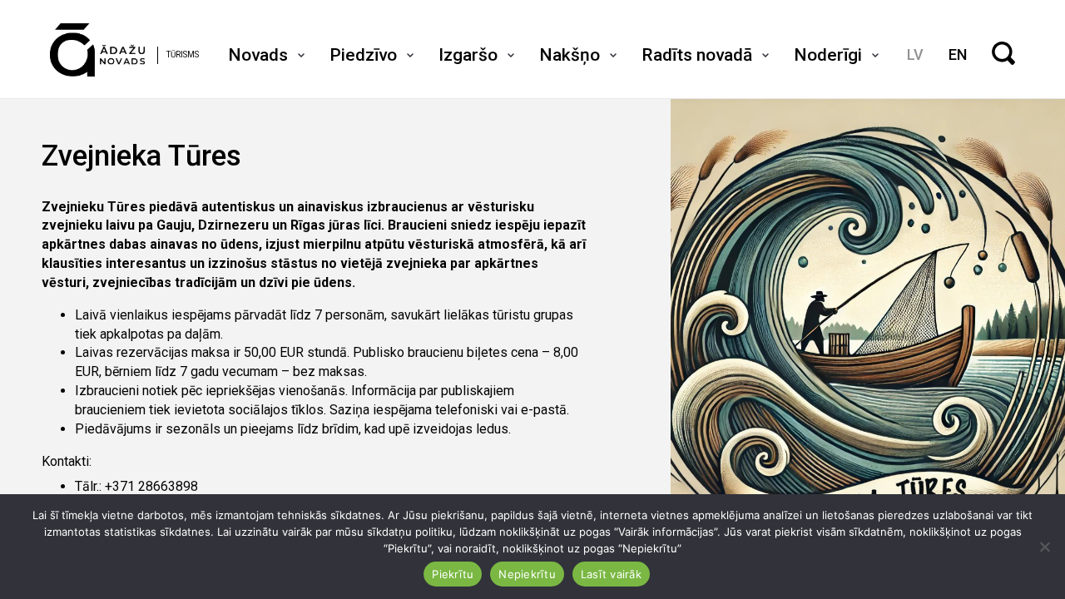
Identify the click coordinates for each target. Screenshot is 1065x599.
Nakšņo (569, 55)
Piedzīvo (363, 55)
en (958, 54)
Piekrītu (452, 574)
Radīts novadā (696, 55)
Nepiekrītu (527, 574)
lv (915, 54)
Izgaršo (468, 55)
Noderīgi (828, 55)
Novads (258, 55)
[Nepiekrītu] (1044, 546)
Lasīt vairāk (611, 574)
